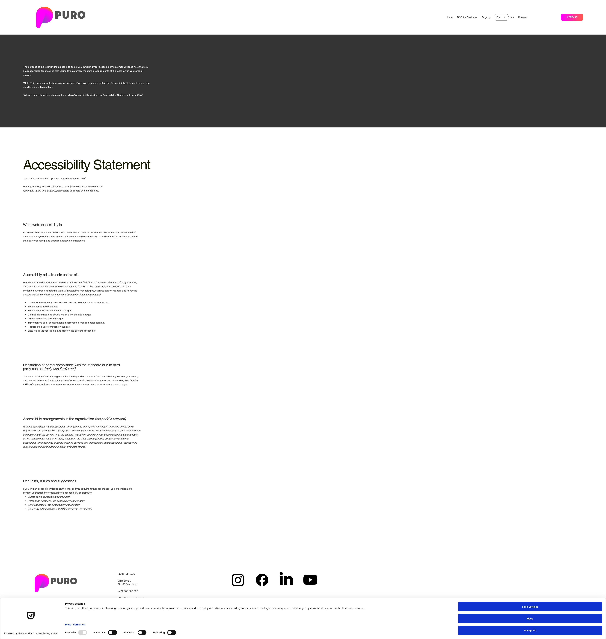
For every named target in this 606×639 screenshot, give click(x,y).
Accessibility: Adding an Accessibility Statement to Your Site (108, 95)
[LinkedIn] (286, 579)
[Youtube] (310, 579)
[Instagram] (238, 579)
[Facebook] (262, 579)
